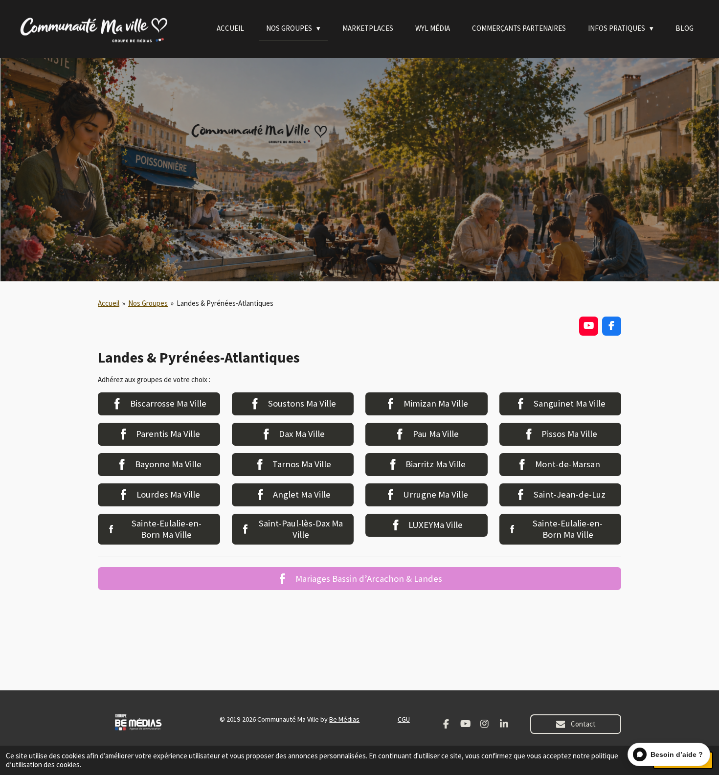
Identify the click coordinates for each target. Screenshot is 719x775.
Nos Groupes (148, 303)
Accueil (108, 303)
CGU (404, 719)
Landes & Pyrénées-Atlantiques (225, 303)
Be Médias (344, 719)
